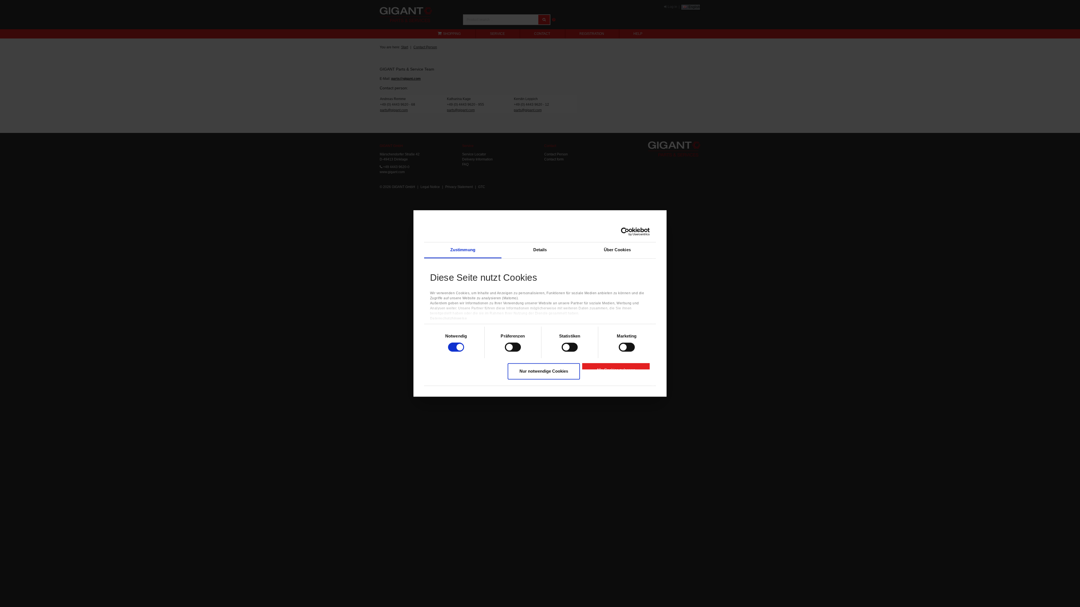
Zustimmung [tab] (462, 249)
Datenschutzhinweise (448, 319)
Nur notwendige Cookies (543, 371)
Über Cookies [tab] (617, 249)
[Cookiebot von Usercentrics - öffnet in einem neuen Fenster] (625, 231)
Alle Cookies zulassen (616, 368)
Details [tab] (540, 249)
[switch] (513, 347)
